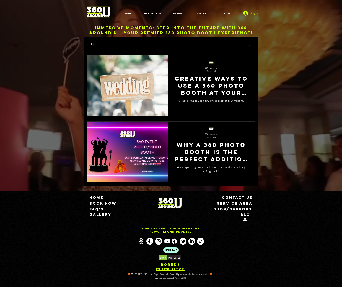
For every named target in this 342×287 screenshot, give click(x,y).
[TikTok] (200, 241)
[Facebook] (174, 241)
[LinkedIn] (191, 241)
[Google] (141, 241)
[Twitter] (183, 241)
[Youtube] (167, 241)
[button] (250, 45)
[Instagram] (158, 241)
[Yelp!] (149, 241)
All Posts (92, 44)
